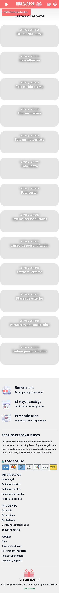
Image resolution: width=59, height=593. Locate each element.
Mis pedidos (8, 515)
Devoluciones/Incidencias (15, 524)
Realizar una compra (12, 555)
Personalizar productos (14, 550)
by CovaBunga (29, 588)
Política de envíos (11, 484)
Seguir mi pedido (11, 529)
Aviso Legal (8, 479)
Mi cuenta (7, 510)
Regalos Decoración (18, 12)
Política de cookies (12, 498)
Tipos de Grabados (11, 546)
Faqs (4, 541)
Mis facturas (8, 520)
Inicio (4, 12)
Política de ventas (11, 489)
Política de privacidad (13, 494)
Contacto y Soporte (12, 560)
